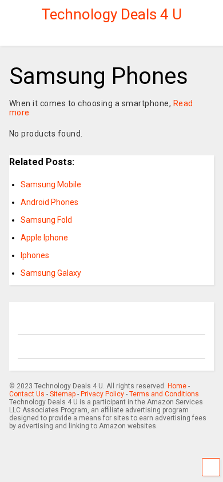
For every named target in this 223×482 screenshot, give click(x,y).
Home (177, 386)
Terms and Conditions (164, 394)
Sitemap (62, 394)
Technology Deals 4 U (111, 14)
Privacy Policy (102, 394)
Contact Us (27, 394)
